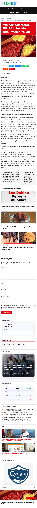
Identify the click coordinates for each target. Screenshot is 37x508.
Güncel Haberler (12, 8)
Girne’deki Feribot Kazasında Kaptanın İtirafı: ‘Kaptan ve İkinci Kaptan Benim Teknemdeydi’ (18, 410)
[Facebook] (4, 345)
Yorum (4, 267)
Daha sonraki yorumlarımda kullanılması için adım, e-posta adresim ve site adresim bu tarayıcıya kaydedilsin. (18, 307)
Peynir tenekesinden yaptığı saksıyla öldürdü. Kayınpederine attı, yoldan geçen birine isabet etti (17, 420)
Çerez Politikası (14, 12)
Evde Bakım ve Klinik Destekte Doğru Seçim (15, 412)
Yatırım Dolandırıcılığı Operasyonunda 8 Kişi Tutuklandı (18, 417)
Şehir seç (7, 329)
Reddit (5, 68)
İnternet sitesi (5, 296)
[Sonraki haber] (31, 356)
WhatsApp (25, 65)
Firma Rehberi (25, 8)
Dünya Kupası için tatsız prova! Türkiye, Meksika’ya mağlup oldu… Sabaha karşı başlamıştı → (28, 178)
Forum (25, 12)
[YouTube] (19, 345)
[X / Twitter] (9, 345)
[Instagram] (14, 345)
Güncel (9, 18)
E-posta (4, 290)
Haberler (3, 18)
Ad (2, 283)
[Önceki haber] (28, 356)
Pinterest (12, 68)
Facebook (18, 65)
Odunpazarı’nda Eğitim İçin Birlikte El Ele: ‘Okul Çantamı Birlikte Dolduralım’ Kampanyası (18, 415)
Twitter (11, 65)
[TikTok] (24, 345)
